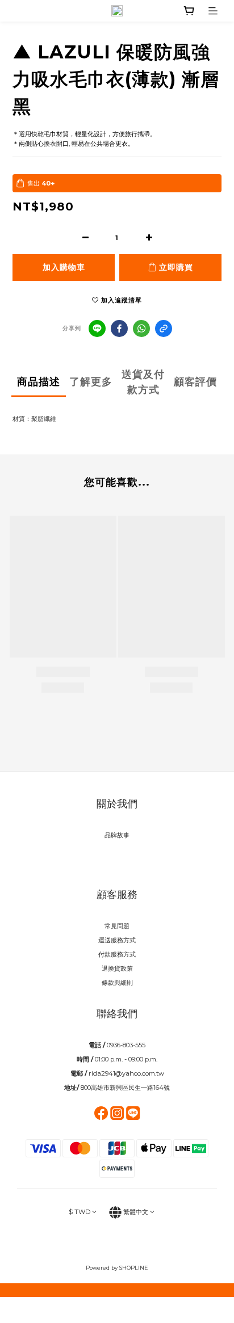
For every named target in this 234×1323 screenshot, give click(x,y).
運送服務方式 (117, 940)
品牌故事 (117, 835)
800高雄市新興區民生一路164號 (125, 1088)
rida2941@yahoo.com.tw (126, 1073)
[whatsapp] (141, 328)
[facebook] (119, 328)
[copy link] (163, 328)
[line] (97, 328)
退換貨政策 (117, 968)
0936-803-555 (126, 1045)
